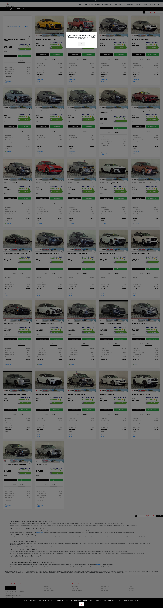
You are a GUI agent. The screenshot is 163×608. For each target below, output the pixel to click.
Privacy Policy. (135, 600)
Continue (81, 43)
